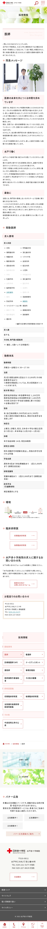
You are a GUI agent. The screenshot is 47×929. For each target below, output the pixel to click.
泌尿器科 (9, 292)
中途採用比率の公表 (11, 724)
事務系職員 (30, 670)
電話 (14, 927)
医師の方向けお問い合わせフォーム (22, 584)
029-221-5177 (14, 612)
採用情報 (23, 637)
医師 (6, 654)
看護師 (28, 654)
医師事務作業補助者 (11, 679)
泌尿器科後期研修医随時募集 (11, 705)
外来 (32, 927)
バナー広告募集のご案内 (23, 833)
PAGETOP (42, 926)
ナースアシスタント (33, 662)
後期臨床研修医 (20, 545)
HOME (7, 744)
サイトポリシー (7, 907)
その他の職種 (31, 678)
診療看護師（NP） (11, 662)
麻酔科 (25, 301)
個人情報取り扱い (8, 901)
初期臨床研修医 (20, 535)
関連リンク (6, 890)
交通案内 (17, 877)
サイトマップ (6, 896)
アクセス (23, 927)
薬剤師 (7, 670)
